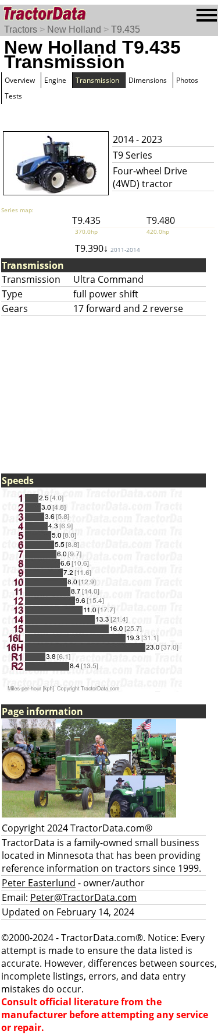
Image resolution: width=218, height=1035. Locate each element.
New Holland (74, 29)
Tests (13, 96)
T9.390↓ (107, 248)
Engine (55, 80)
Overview (20, 80)
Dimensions (147, 80)
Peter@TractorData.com (83, 897)
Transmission (97, 80)
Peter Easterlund (39, 882)
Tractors (20, 29)
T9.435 (125, 29)
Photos (187, 80)
